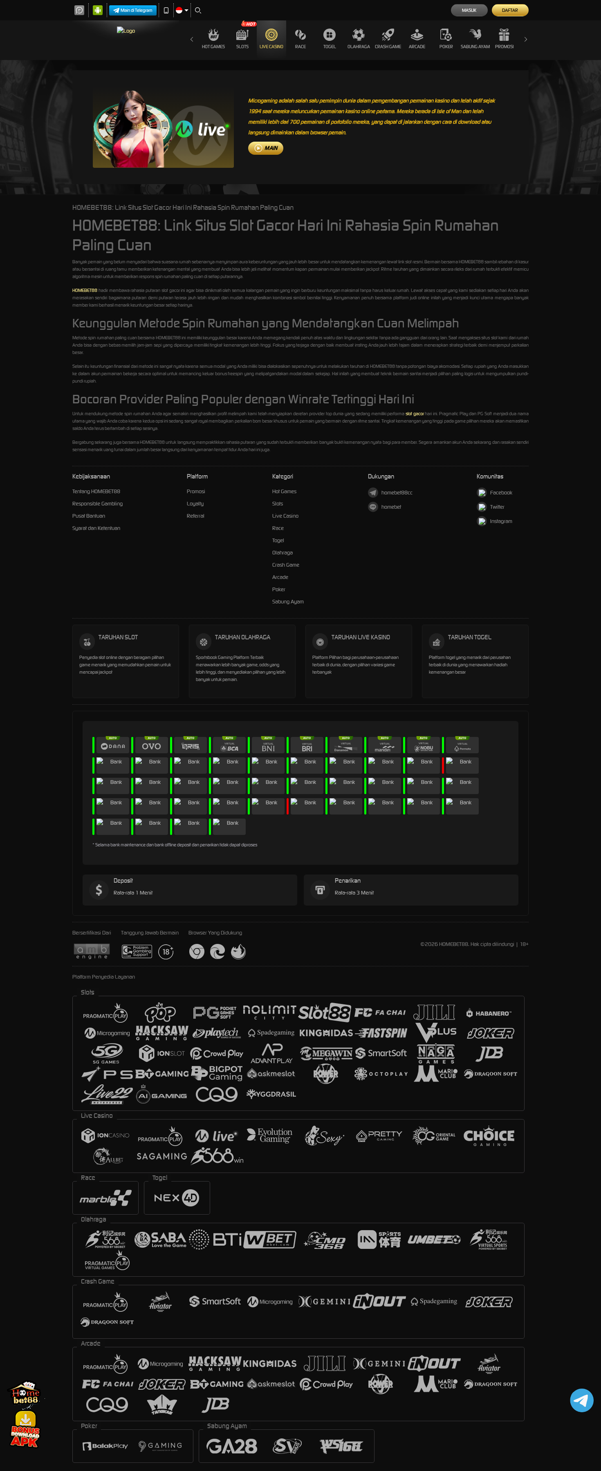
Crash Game (388, 46)
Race (300, 46)
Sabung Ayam (475, 46)
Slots (242, 46)
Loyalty (195, 503)
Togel (329, 46)
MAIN (271, 148)
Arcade (417, 46)
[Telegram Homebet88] (580, 1400)
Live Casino (271, 46)
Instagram (501, 521)
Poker (446, 46)
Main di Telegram (136, 10)
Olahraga (359, 46)
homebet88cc (397, 492)
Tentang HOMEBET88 (96, 491)
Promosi (504, 46)
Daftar (510, 10)
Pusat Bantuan (88, 515)
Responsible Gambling (97, 503)
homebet (391, 506)
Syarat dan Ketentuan (96, 528)
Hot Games (213, 46)
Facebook (501, 492)
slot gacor (415, 413)
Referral (195, 515)
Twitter (497, 506)
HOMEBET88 (84, 290)
